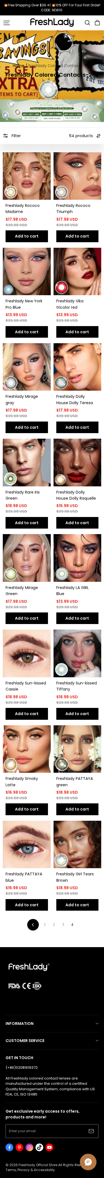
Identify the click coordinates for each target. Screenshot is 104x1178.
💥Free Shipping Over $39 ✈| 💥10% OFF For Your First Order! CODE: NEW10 (52, 7)
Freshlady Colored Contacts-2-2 (59, 65)
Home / (20, 65)
